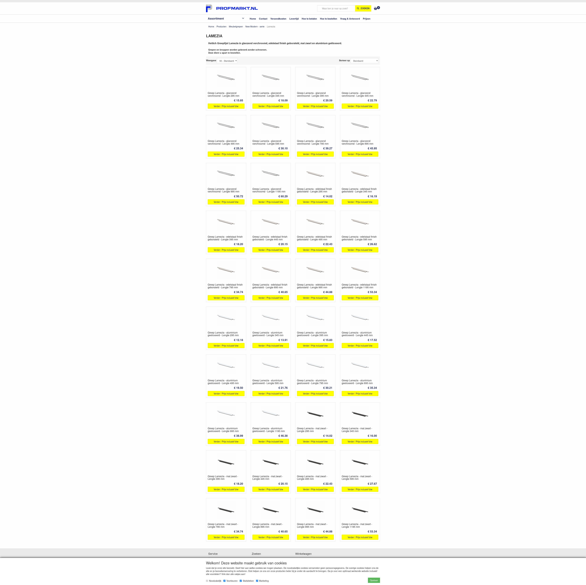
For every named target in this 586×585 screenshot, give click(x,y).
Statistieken (248, 580)
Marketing (264, 580)
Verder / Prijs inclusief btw (226, 106)
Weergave (211, 60)
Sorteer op (344, 60)
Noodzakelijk (215, 580)
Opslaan (374, 580)
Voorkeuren (232, 580)
